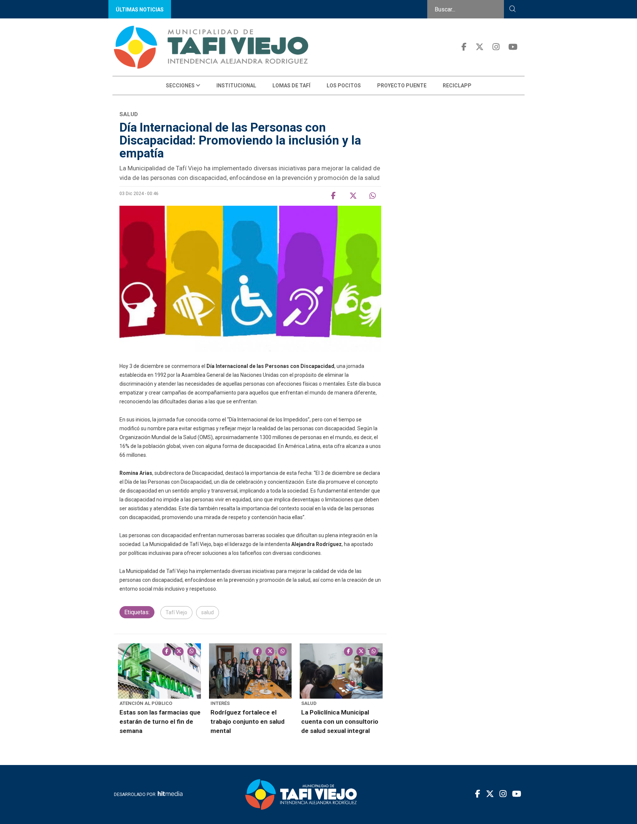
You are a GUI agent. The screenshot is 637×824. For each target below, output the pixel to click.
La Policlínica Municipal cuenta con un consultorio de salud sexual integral (339, 721)
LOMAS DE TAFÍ (291, 85)
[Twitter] (480, 47)
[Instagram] (495, 47)
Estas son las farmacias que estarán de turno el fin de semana (160, 721)
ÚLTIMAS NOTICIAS (140, 10)
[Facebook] (464, 47)
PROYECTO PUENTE (402, 85)
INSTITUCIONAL (236, 85)
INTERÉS (220, 703)
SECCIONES (181, 85)
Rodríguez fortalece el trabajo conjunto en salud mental (247, 721)
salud (207, 612)
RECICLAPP (457, 85)
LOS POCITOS (344, 85)
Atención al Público (145, 703)
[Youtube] (513, 47)
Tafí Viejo (176, 612)
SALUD (309, 703)
